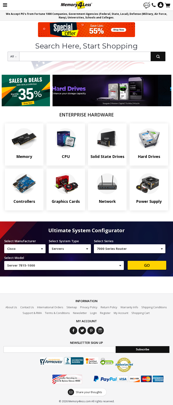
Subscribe (142, 349)
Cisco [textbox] (11, 248)
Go (147, 265)
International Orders (50, 307)
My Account (121, 313)
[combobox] (25, 248)
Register (105, 313)
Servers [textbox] (58, 248)
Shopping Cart (140, 313)
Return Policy (109, 307)
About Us (11, 307)
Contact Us (27, 307)
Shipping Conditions (154, 307)
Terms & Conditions (57, 313)
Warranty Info (129, 307)
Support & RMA (32, 313)
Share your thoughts (89, 392)
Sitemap (71, 307)
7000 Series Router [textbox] (112, 248)
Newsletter (80, 313)
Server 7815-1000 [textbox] (21, 265)
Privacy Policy (88, 307)
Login (93, 313)
